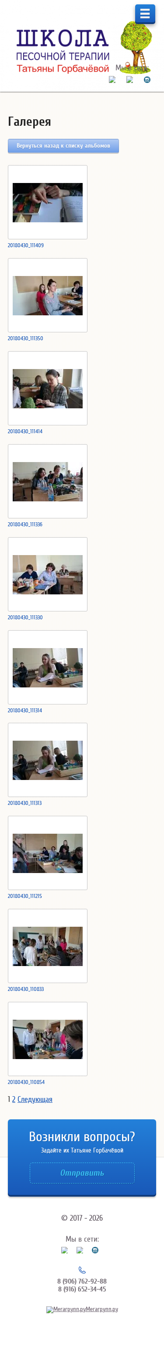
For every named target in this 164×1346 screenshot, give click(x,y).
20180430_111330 (25, 617)
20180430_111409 (26, 245)
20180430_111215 (25, 896)
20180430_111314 (25, 710)
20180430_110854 (26, 1082)
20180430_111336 (25, 524)
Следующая (34, 1099)
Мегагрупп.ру (102, 1309)
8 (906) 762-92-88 (82, 1281)
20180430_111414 (25, 431)
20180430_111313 (25, 803)
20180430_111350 (25, 338)
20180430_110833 (26, 989)
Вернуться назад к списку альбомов (63, 145)
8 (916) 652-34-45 (82, 1289)
